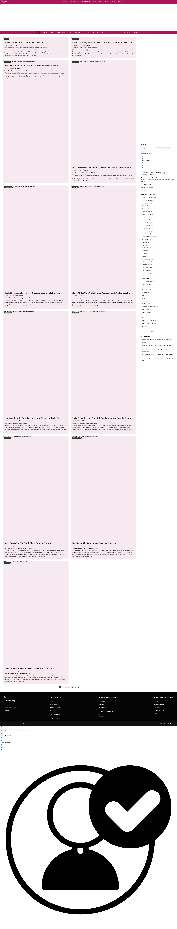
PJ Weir (83, 420)
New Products (157, 707)
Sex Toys (65, 1)
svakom (95, 47)
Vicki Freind (92, 298)
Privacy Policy (53, 704)
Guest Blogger (17, 671)
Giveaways (144, 256)
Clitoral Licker (79, 47)
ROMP (26, 70)
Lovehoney (21, 70)
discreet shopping (18, 298)
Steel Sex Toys (145, 315)
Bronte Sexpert (18, 68)
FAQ (51, 710)
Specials (107, 1)
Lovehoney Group (80, 298)
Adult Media (52, 32)
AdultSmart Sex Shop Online (19, 723)
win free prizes (44, 47)
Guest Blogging (7, 562)
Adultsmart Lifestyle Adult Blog (88, 26)
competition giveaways (13, 47)
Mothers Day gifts (86, 172)
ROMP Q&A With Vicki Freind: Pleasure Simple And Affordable (101, 293)
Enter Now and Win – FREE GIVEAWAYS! (24, 42)
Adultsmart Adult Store (10, 707)
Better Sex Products (8, 312)
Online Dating (26, 673)
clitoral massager (88, 47)
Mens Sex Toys (145, 278)
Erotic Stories (145, 239)
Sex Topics (144, 303)
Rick (16, 45)
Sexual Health (145, 309)
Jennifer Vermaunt (87, 45)
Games (100, 1)
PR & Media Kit (103, 707)
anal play (15, 423)
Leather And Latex (146, 264)
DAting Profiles (19, 673)
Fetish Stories (145, 248)
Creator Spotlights (146, 231)
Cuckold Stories (146, 234)
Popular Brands (146, 284)
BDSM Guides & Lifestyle (77, 437)
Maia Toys (78, 423)
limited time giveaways (34, 47)
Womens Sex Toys (146, 331)
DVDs (113, 1)
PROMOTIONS (146, 292)
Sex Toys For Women (85, 1)
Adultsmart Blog (8, 704)
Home (38, 32)
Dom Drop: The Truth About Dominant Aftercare (94, 543)
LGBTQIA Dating (146, 270)
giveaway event (24, 47)
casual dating (11, 673)
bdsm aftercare (79, 548)
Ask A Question (146, 211)
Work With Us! (127, 32)
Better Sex (120, 1)
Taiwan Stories (145, 317)
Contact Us (102, 701)
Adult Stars (145, 208)
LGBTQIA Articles (146, 267)
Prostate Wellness (28, 548)
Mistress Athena (85, 546)
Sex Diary (144, 301)
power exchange (94, 548)
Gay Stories (145, 250)
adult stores (11, 298)
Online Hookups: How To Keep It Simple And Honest (28, 668)
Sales (143, 298)
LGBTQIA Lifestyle (147, 273)
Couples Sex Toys (146, 228)
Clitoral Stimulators (13, 70)
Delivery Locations (159, 710)
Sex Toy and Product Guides (149, 306)
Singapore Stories (146, 312)
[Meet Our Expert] (88, 840)
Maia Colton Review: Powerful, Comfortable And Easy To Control (101, 418)
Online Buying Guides (8, 187)
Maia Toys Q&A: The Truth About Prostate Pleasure (27, 543)
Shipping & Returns (159, 704)
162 (72, 687)
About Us (156, 713)
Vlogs (120, 32)
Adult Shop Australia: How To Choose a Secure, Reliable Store (32, 293)
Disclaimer (102, 704)
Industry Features (75, 187)
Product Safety (27, 298)
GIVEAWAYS (136, 32)
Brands (51, 701)
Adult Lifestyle (145, 203)
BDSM (94, 1)
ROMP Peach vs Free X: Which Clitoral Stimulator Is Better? (31, 66)
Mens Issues (145, 276)
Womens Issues (146, 329)
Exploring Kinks (146, 245)
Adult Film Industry (147, 200)
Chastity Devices (146, 225)
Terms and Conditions (55, 707)
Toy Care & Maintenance (148, 320)
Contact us (156, 701)
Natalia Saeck (85, 170)
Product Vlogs (145, 289)
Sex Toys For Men (74, 1)
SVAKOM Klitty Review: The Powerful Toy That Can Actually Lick (102, 42)
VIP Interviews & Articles (148, 323)
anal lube (10, 423)
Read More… (34, 55)
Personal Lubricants (23, 423)
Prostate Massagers (94, 423)
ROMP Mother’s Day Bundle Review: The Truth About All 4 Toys (101, 168)
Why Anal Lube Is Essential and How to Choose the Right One (32, 418)
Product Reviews (7, 62)
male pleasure (84, 423)
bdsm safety (87, 548)
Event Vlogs (145, 242)
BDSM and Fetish (146, 214)
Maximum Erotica (54, 718)
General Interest (146, 253)
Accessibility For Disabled (148, 197)
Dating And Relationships (148, 236)
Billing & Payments (147, 222)
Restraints (144, 295)
